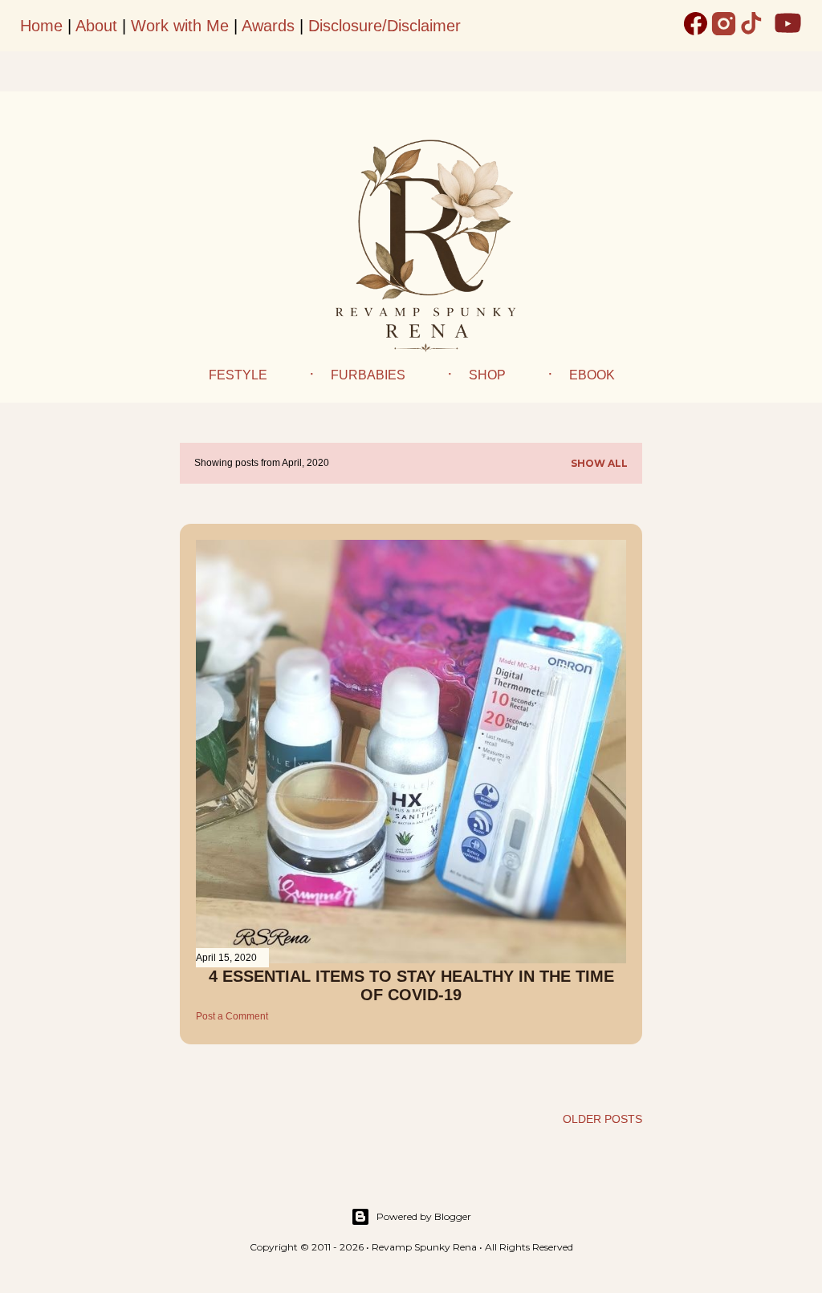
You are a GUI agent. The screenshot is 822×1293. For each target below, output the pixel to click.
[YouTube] (788, 26)
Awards (268, 25)
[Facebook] (696, 26)
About (96, 25)
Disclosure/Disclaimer (384, 25)
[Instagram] (724, 26)
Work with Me (180, 25)
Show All (599, 463)
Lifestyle (232, 375)
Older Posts (602, 1119)
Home (41, 25)
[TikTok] (752, 26)
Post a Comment (232, 1016)
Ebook (592, 375)
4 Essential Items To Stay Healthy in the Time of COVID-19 (411, 985)
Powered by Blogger (423, 1216)
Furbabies (368, 375)
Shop (487, 375)
